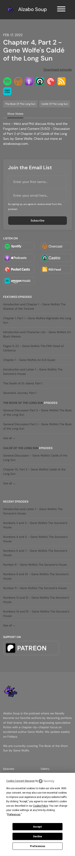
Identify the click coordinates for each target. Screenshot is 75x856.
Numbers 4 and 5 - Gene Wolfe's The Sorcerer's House (35, 539)
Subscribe (37, 220)
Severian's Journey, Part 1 (19, 393)
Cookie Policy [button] (40, 805)
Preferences (37, 846)
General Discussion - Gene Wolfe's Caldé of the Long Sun (35, 458)
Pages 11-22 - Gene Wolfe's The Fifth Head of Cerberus (33, 348)
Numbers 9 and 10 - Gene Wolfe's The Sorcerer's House (36, 576)
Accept (37, 826)
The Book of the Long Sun (23, 403)
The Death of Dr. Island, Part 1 (22, 383)
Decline (37, 836)
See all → (9, 438)
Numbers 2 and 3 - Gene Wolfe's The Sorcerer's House (35, 525)
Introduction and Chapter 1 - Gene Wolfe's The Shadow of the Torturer (34, 306)
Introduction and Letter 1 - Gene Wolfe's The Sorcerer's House (32, 372)
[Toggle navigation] (61, 9)
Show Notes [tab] (15, 114)
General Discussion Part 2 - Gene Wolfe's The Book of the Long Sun (37, 426)
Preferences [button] (13, 814)
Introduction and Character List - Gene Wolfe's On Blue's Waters (37, 334)
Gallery (45, 769)
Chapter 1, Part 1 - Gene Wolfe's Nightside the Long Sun (37, 320)
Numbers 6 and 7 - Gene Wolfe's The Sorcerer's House (35, 553)
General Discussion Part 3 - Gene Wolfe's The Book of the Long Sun (37, 412)
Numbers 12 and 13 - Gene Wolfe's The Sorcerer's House (36, 600)
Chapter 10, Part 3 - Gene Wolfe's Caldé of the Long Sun (34, 472)
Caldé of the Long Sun (20, 448)
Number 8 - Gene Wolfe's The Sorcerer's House (35, 564)
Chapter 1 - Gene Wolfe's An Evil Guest (29, 360)
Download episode (58, 69)
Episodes (8, 769)
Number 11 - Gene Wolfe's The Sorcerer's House (35, 588)
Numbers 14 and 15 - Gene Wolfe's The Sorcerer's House (36, 614)
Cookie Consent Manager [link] (20, 780)
